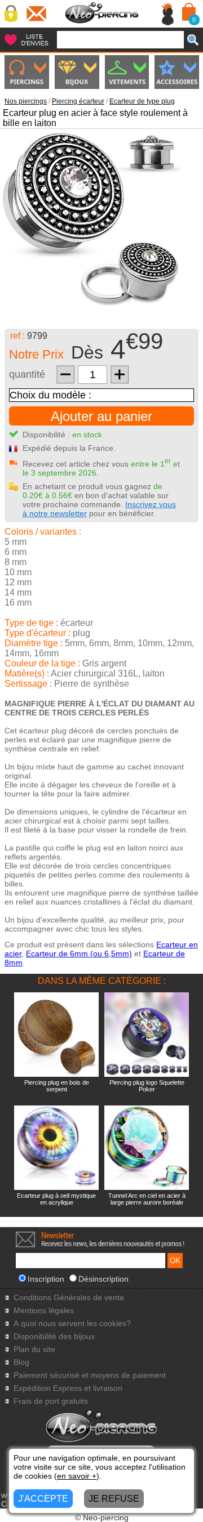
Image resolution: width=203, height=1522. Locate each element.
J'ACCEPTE (43, 1498)
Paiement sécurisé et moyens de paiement (90, 1375)
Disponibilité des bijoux (54, 1336)
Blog (21, 1362)
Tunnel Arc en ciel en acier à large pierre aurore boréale (147, 1199)
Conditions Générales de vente (69, 1297)
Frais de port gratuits (51, 1401)
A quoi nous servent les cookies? (72, 1323)
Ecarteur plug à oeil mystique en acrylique (56, 1199)
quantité (27, 374)
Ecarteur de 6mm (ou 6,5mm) (79, 953)
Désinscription (103, 1278)
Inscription (46, 1278)
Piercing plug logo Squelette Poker (146, 1086)
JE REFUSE (114, 1498)
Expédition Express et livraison (68, 1388)
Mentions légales (44, 1310)
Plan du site (34, 1349)
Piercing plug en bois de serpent (56, 1086)
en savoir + (76, 1475)
